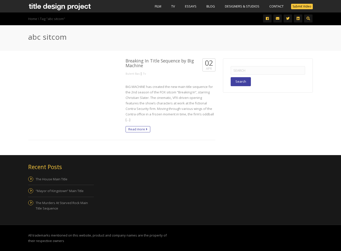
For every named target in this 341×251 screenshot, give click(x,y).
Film (158, 6)
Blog (210, 6)
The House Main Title (51, 179)
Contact (276, 6)
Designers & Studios (242, 6)
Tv (173, 6)
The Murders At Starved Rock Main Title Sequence (62, 206)
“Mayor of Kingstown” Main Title (60, 191)
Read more (137, 129)
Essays (190, 6)
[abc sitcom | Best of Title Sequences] (59, 6)
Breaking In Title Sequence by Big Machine (160, 63)
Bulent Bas (133, 73)
